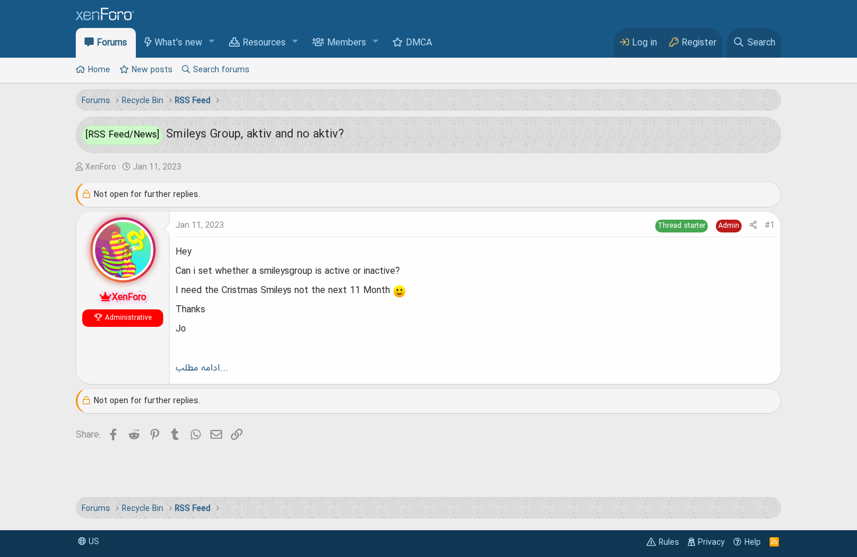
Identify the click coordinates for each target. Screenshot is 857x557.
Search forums (221, 70)
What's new (178, 43)
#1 (770, 225)
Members (346, 43)
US (92, 541)
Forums (112, 43)
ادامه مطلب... (202, 368)
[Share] (753, 226)
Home (99, 70)
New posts (152, 70)
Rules (669, 542)
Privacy (711, 542)
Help (752, 542)
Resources (264, 43)
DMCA (419, 43)
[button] (211, 42)
